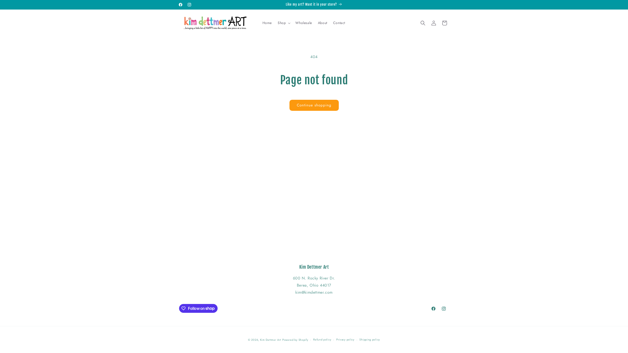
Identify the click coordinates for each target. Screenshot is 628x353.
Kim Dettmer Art (270, 340)
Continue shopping (314, 105)
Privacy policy (345, 339)
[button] (283, 23)
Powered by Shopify (295, 340)
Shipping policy (369, 339)
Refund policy (322, 339)
